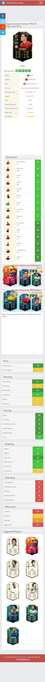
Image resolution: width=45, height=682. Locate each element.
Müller (19, 175)
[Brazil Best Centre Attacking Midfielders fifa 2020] (22, 276)
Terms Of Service (20, 657)
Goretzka (20, 209)
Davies (19, 196)
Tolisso (19, 257)
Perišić (19, 243)
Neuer (19, 202)
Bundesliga (31, 79)
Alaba (18, 230)
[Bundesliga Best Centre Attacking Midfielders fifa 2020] (22, 300)
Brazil (31, 75)
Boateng (19, 216)
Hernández (20, 223)
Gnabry (19, 182)
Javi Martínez (21, 250)
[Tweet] (2, 21)
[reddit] (2, 27)
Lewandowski (21, 162)
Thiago (19, 189)
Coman (19, 236)
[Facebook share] (2, 16)
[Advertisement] (22, 14)
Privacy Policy (9, 657)
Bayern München (31, 84)
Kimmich (20, 168)
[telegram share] (2, 32)
